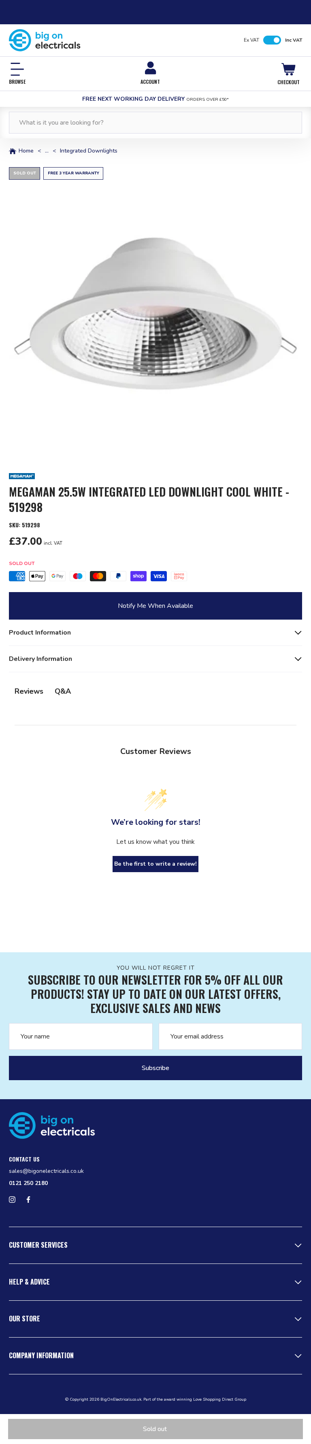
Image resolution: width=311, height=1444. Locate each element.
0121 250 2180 (28, 1183)
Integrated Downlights (88, 151)
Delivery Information (40, 658)
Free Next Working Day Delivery (155, 99)
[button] (155, 313)
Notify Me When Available (155, 605)
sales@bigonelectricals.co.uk (46, 1171)
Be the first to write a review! (155, 864)
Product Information (40, 632)
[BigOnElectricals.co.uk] (45, 40)
